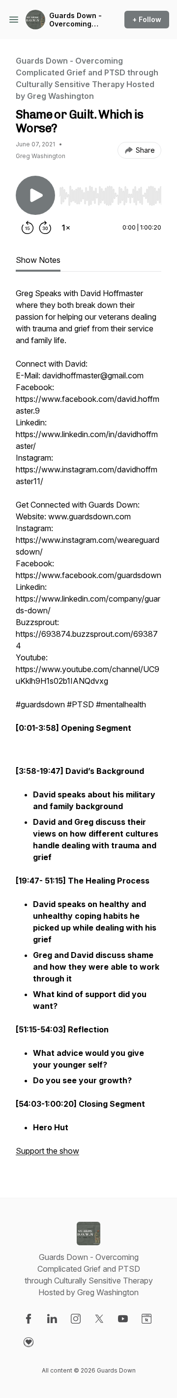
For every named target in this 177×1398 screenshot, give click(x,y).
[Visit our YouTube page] (123, 1319)
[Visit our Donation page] (28, 1342)
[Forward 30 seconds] (45, 227)
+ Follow (146, 19)
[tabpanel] (88, 726)
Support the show (47, 1151)
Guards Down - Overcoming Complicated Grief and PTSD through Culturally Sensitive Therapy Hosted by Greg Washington (75, 19)
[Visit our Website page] (146, 1319)
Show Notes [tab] (38, 260)
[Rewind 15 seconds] (27, 227)
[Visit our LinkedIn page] (52, 1319)
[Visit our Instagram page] (76, 1319)
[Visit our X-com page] (99, 1319)
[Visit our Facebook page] (28, 1319)
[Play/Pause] (35, 195)
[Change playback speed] (66, 227)
